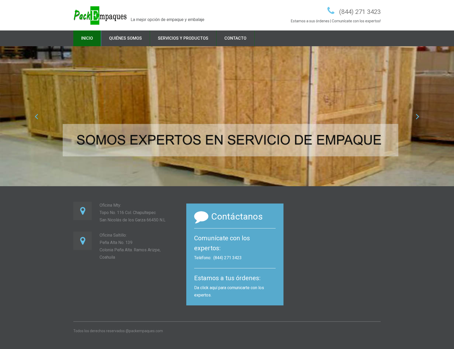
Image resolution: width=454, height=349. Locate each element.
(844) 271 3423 (360, 11)
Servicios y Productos (183, 38)
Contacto (235, 38)
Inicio (87, 38)
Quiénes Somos (125, 38)
